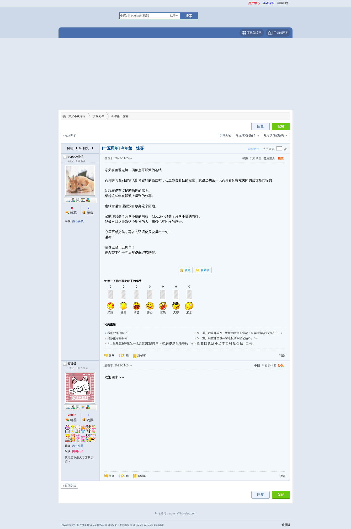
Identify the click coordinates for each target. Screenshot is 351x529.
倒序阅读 (225, 135)
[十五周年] (111, 148)
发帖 (281, 126)
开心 (150, 312)
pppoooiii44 (75, 156)
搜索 (189, 16)
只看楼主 (255, 158)
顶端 (282, 355)
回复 (260, 126)
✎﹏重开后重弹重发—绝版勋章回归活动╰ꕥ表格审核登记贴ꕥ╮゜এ (239, 333)
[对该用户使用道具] (88, 200)
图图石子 (78, 451)
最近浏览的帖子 (246, 135)
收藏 (188, 270)
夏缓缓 (72, 363)
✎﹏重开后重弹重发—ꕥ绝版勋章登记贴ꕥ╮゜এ (227, 338)
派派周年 (98, 116)
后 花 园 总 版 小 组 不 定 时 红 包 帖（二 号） (226, 343)
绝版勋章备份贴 (117, 338)
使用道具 (269, 158)
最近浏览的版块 (274, 135)
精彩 (110, 312)
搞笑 (136, 312)
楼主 (281, 158)
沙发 (281, 365)
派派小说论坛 (76, 116)
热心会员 (78, 221)
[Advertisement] (175, 74)
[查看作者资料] (83, 200)
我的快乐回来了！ (118, 333)
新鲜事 (205, 270)
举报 (245, 158)
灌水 (189, 312)
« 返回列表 (69, 135)
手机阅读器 (253, 32)
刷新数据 (254, 149)
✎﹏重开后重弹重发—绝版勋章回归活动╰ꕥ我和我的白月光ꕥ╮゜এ (150, 343)
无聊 (176, 312)
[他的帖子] (78, 200)
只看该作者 (269, 365)
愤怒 (163, 312)
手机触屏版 (280, 32)
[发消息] (68, 200)
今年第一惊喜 (119, 116)
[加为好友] (73, 200)
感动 (123, 312)
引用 (126, 355)
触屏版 (286, 524)
